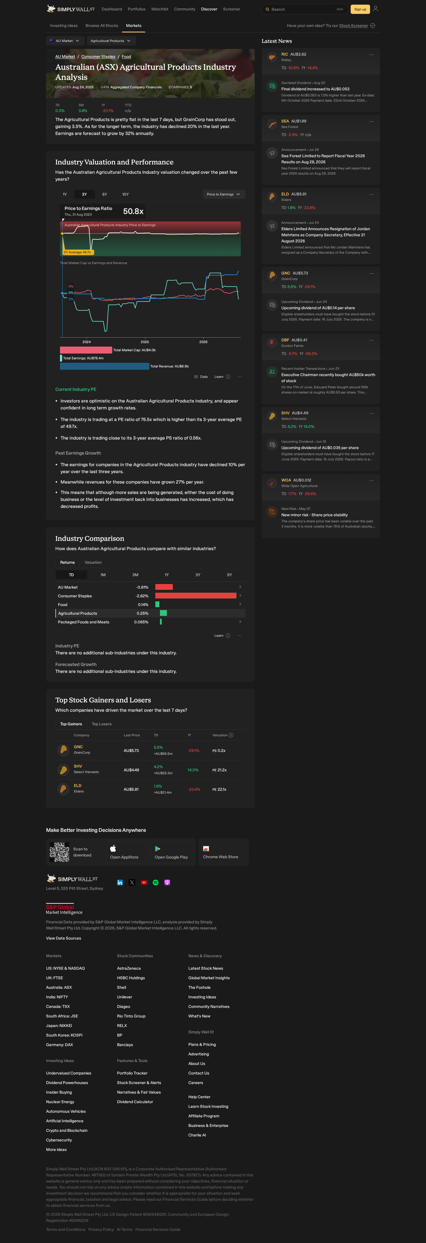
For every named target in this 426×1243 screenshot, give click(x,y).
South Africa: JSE (62, 1016)
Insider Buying (59, 1092)
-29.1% (193, 750)
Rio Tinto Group (131, 1016)
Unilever (124, 997)
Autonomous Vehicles (66, 1111)
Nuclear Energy (60, 1101)
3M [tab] (135, 574)
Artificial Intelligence (64, 1120)
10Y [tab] (125, 194)
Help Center (199, 1096)
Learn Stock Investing (208, 1106)
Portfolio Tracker (132, 1073)
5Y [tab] (104, 194)
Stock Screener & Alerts (139, 1082)
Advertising (198, 1054)
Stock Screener (353, 25)
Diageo (123, 1006)
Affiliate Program (203, 1116)
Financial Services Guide (158, 1229)
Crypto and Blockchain (67, 1130)
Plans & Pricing (202, 1044)
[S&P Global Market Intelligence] (64, 909)
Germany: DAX (59, 1044)
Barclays (125, 1044)
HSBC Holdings (131, 977)
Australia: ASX (59, 987)
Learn (218, 377)
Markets (133, 25)
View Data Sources (63, 938)
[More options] (371, 54)
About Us (196, 1063)
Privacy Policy (101, 1229)
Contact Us (198, 1073)
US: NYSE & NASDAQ (65, 968)
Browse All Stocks (101, 25)
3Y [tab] (84, 194)
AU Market (65, 56)
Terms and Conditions (65, 1229)
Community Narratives (209, 1006)
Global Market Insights (209, 977)
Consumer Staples (98, 56)
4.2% (163, 769)
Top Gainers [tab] (71, 724)
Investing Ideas (64, 25)
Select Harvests (86, 772)
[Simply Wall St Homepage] (70, 9)
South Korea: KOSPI (64, 1035)
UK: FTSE (54, 977)
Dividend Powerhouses (67, 1082)
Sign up (360, 9)
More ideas (56, 1149)
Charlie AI (197, 1135)
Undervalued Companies (68, 1073)
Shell (121, 987)
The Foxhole (199, 987)
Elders (79, 791)
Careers (195, 1082)
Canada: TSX (58, 1006)
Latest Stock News (205, 968)
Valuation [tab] (93, 562)
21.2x (219, 770)
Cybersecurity (59, 1140)
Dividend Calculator (135, 1101)
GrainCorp (82, 752)
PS (214, 751)
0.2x (218, 750)
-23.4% (194, 789)
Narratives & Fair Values (139, 1092)
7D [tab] (71, 574)
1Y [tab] (65, 194)
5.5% (163, 750)
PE (214, 770)
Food (126, 56)
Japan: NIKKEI (59, 1025)
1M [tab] (103, 574)
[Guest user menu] (375, 9)
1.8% (163, 789)
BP (119, 1035)
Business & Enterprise (208, 1125)
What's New (199, 1016)
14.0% (193, 770)
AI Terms (124, 1229)
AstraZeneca (129, 968)
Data (203, 377)
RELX (122, 1025)
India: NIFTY (57, 997)
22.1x (219, 789)
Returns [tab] (67, 562)
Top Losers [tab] (102, 724)
